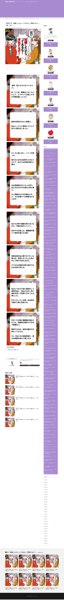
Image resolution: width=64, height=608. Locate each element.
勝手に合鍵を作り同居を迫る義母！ (50, 227)
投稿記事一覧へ (50, 40)
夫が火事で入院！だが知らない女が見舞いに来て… (50, 289)
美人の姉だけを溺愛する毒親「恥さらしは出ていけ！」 (50, 416)
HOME (7, 18)
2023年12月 (46, 521)
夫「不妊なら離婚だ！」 (48, 251)
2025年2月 (45, 487)
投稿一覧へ (29, 365)
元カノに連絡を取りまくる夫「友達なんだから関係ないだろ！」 (50, 210)
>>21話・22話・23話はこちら (13, 349)
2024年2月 (45, 516)
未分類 (46, 345)
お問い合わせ (36, 1)
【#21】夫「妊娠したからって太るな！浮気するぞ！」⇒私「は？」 (26, 398)
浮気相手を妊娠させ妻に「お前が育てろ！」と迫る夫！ (50, 354)
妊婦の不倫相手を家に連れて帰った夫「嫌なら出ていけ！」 (50, 310)
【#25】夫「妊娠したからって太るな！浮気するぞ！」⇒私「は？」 (52, 570)
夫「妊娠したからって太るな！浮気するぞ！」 (15, 18)
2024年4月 (45, 511)
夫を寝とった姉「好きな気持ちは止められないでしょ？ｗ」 (50, 298)
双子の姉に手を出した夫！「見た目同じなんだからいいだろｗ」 (50, 234)
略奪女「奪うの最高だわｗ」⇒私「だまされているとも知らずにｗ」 (50, 365)
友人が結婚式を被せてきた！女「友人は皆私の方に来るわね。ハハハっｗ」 (50, 230)
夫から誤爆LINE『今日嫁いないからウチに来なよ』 (50, 286)
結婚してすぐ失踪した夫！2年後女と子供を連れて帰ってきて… (50, 401)
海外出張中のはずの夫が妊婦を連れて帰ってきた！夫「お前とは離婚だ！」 (50, 358)
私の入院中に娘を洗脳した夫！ (49, 384)
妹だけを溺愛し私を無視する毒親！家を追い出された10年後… (50, 317)
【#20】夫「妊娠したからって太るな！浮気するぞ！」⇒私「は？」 (31, 18)
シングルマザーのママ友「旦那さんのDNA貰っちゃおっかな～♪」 (50, 166)
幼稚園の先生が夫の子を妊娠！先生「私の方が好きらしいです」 (50, 332)
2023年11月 (46, 523)
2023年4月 (45, 540)
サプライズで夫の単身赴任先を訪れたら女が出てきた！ (50, 163)
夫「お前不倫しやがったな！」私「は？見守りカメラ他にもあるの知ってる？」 (50, 249)
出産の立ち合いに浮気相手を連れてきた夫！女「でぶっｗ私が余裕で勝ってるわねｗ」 (50, 213)
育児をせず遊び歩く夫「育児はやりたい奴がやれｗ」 (50, 438)
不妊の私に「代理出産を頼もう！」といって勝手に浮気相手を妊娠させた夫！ (50, 193)
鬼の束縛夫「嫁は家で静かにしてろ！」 (51, 473)
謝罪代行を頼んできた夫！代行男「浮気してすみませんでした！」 (50, 456)
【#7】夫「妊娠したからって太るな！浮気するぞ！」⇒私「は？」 (28, 387)
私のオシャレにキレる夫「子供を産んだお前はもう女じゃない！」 (50, 382)
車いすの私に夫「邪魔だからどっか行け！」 (50, 463)
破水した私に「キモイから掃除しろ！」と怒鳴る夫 (50, 368)
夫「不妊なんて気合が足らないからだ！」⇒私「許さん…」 (49, 255)
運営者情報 (31, 1)
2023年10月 (46, 526)
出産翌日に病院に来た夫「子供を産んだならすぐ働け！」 (50, 224)
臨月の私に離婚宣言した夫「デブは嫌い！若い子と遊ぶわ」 (50, 441)
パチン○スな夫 (47, 169)
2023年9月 (45, 528)
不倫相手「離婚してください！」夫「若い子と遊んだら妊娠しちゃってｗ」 (50, 189)
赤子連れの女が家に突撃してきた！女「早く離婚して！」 (50, 460)
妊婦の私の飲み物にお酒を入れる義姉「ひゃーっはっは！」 (50, 314)
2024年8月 (45, 501)
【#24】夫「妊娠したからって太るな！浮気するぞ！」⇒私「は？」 (26, 420)
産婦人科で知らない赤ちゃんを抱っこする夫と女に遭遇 (50, 361)
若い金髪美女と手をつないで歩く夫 (50, 449)
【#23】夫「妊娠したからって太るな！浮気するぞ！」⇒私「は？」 (25, 588)
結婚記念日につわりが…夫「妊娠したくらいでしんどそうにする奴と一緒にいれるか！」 (50, 412)
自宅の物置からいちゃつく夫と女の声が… (51, 446)
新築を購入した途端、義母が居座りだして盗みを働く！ (50, 343)
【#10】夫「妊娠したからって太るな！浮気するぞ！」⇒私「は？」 (26, 377)
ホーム (17, 1)
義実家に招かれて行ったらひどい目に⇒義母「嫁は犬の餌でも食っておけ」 (50, 422)
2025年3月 (45, 484)
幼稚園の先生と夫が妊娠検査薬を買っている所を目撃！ (50, 336)
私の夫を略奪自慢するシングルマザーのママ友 (50, 388)
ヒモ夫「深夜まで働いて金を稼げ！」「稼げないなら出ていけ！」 (50, 172)
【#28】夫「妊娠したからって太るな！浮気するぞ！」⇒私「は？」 (11, 570)
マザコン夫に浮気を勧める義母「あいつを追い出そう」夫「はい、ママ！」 (50, 182)
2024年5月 (45, 509)
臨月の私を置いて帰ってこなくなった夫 (51, 444)
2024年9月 (45, 499)
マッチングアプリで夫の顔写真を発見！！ (49, 186)
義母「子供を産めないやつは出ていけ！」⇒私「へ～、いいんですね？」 (49, 434)
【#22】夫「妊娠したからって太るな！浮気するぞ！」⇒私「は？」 (38, 588)
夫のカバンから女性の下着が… (49, 292)
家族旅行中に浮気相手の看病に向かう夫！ (50, 329)
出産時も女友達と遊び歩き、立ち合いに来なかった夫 (50, 221)
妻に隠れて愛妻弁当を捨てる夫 (49, 322)
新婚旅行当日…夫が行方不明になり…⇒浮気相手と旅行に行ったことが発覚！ (50, 339)
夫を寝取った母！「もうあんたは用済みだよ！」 (50, 301)
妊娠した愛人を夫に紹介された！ (50, 307)
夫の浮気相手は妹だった (48, 294)
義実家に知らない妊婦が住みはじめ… (50, 424)
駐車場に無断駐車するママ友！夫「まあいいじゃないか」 (50, 467)
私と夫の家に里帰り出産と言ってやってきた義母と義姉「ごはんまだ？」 (50, 378)
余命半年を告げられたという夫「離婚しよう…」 (50, 206)
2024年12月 (46, 492)
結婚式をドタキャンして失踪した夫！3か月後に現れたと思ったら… (50, 405)
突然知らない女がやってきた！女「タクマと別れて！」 (50, 398)
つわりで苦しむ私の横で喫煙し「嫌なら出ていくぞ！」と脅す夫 (50, 159)
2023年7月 (45, 533)
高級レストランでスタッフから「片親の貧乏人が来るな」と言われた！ (50, 470)
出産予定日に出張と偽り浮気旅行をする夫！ (50, 218)
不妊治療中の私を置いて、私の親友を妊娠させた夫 (50, 199)
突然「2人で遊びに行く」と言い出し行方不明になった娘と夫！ (50, 394)
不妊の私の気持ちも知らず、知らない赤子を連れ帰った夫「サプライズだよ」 (50, 196)
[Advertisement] (32, 10)
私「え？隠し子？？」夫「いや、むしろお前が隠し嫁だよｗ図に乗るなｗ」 (50, 371)
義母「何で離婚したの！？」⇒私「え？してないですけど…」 (50, 431)
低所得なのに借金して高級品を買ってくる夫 (50, 203)
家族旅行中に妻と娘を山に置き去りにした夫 (50, 325)
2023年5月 (45, 538)
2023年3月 (45, 543)
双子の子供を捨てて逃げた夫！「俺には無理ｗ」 (50, 237)
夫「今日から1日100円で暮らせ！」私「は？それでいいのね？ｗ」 (50, 258)
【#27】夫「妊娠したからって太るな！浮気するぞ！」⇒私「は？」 (26, 409)
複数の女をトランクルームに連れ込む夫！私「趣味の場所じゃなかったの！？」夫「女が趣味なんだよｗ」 (50, 452)
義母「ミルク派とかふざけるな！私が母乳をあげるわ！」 (50, 428)
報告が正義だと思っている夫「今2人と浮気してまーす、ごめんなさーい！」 (50, 243)
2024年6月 (45, 506)
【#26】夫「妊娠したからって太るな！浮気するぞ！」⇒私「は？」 (38, 570)
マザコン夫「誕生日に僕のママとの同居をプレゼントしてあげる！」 (50, 179)
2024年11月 (46, 494)
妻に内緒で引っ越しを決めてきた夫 (50, 320)
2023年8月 (45, 531)
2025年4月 (45, 482)
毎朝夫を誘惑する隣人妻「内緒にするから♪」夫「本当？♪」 (50, 351)
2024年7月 (45, 504)
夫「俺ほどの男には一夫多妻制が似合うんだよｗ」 (50, 271)
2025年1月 (45, 489)
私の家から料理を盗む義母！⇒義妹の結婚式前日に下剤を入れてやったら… (50, 391)
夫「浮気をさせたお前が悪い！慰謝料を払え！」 (50, 278)
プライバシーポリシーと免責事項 (24, 1)
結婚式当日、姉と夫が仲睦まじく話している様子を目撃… (50, 408)
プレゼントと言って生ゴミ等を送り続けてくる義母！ (50, 175)
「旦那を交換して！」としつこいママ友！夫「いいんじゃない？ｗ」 (50, 156)
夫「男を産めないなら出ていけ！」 (50, 280)
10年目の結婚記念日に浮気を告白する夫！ (50, 150)
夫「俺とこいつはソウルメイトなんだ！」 (49, 264)
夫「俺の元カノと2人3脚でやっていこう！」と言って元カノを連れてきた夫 (50, 267)
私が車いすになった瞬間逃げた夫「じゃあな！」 (50, 375)
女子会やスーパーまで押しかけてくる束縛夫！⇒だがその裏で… (50, 304)
